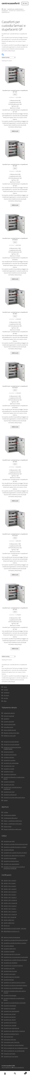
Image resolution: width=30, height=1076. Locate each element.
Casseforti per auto (9, 784)
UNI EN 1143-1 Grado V (10, 894)
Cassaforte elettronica (10, 948)
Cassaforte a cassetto (9, 760)
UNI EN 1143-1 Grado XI (10, 911)
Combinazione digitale (10, 815)
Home (4, 9)
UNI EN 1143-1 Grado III (10, 889)
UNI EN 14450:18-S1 (9, 920)
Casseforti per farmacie (10, 1022)
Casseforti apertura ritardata (11, 977)
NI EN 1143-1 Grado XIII (10, 917)
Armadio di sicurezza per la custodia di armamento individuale (14, 867)
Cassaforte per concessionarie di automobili (16, 957)
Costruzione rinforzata (10, 1039)
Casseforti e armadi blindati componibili (14, 1003)
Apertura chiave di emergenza (12, 937)
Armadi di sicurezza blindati (11, 742)
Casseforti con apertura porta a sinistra (14, 982)
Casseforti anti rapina (9, 974)
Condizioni (6, 692)
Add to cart (15, 131)
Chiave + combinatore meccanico (13, 824)
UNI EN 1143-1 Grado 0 (10, 880)
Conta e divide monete (10, 730)
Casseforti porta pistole (10, 754)
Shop (5, 701)
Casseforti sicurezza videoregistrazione (14, 797)
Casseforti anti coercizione (11, 1056)
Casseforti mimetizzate (10, 1005)
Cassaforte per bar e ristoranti (12, 954)
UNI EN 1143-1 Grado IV (10, 892)
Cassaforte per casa (9, 766)
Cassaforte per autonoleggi (11, 763)
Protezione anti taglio (9, 1054)
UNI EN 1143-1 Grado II (10, 886)
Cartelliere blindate (9, 757)
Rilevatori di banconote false (11, 733)
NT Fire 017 (7, 926)
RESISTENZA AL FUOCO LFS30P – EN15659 (15, 928)
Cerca (15, 1073)
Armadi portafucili (8, 752)
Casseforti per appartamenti (11, 864)
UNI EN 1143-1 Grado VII (10, 900)
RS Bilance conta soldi (10, 736)
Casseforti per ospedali (10, 1025)
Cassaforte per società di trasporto (13, 965)
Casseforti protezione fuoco (11, 861)
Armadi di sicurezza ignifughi (11, 744)
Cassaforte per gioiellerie (10, 963)
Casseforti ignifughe (9, 782)
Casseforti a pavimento (10, 774)
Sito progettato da (7, 1067)
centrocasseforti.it (19, 1067)
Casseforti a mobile (9, 769)
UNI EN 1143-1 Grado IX (10, 906)
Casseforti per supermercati (11, 1028)
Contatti (6, 690)
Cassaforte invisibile (9, 951)
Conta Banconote (8, 727)
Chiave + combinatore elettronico (13, 821)
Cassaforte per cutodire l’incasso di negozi (15, 853)
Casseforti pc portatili (9, 1008)
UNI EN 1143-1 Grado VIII (10, 903)
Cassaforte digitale (9, 946)
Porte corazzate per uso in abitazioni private (16, 1048)
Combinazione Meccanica (10, 818)
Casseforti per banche (10, 1017)
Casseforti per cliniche (10, 1020)
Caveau (6, 800)
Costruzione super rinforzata (11, 1042)
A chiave (6, 812)
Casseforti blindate (9, 850)
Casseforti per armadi (10, 1014)
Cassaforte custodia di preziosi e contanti (15, 847)
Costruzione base (8, 1037)
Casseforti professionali (10, 795)
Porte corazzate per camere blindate (14, 1045)
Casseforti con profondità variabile (13, 988)
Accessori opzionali (9, 716)
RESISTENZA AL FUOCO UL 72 (11, 931)
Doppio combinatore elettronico (12, 829)
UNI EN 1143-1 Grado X (10, 909)
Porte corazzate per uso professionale (14, 1051)
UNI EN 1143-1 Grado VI (10, 897)
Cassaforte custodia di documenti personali (16, 844)
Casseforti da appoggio (10, 858)
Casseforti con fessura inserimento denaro (15, 985)
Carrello (6, 698)
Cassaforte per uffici (9, 841)
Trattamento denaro (9, 713)
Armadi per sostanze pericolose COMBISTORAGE (12, 748)
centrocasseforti (11, 3)
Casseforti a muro (8, 771)
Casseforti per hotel (9, 792)
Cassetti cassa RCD (9, 721)
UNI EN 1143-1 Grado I (10, 883)
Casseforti (6, 719)
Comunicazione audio (9, 724)
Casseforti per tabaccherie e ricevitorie (14, 855)
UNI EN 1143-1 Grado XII (10, 914)
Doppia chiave (7, 826)
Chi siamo (6, 695)
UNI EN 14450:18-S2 (9, 923)
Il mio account (5, 1073)
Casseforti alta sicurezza (10, 971)
